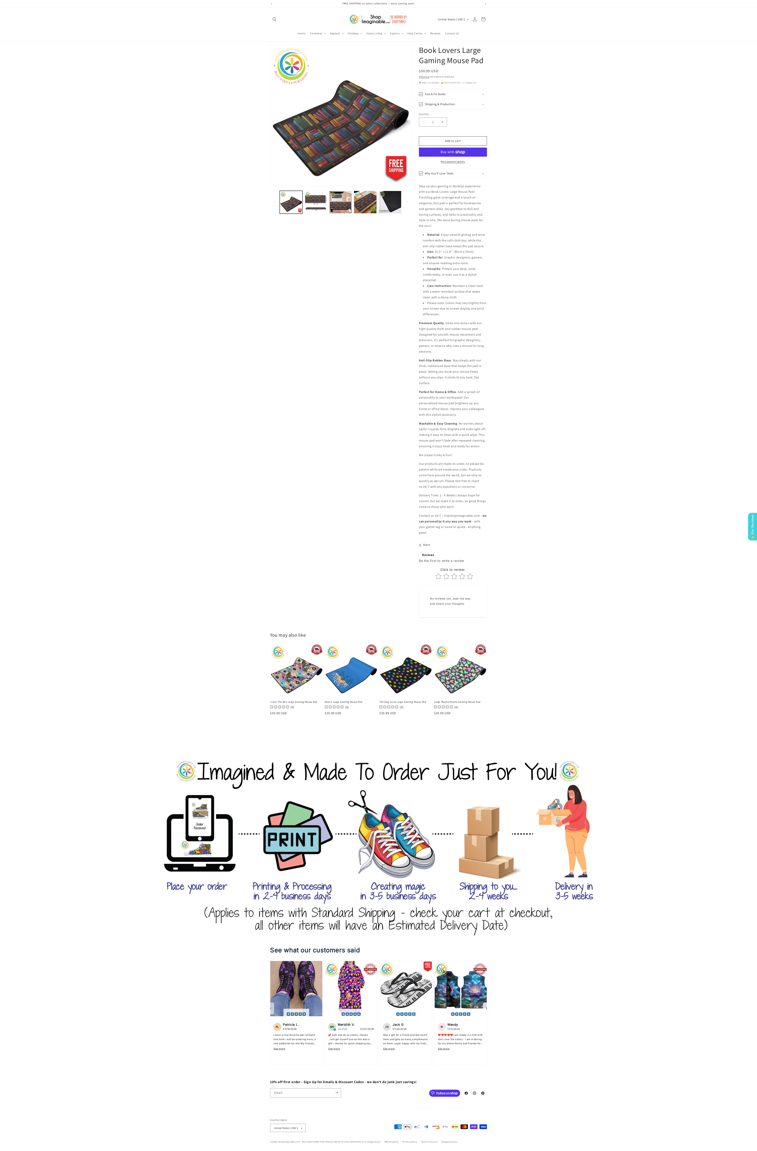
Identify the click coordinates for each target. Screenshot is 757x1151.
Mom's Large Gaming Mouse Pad (343, 702)
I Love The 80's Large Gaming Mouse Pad (293, 702)
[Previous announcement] (271, 3)
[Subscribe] (336, 1092)
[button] (274, 19)
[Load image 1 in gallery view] (291, 202)
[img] (296, 1014)
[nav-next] (486, 1008)
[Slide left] (274, 202)
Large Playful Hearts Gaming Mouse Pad (457, 702)
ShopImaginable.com (289, 1142)
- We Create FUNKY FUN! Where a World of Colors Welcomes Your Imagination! (341, 1142)
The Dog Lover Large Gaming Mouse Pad (402, 702)
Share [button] (426, 544)
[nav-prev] (270, 1008)
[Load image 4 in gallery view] (365, 202)
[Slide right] (406, 202)
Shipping (424, 76)
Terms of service (429, 1142)
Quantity (424, 114)
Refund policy (392, 1142)
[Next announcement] (485, 3)
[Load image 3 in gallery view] (340, 202)
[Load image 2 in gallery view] (315, 202)
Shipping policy (449, 1142)
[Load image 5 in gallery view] (390, 202)
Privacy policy (410, 1142)
